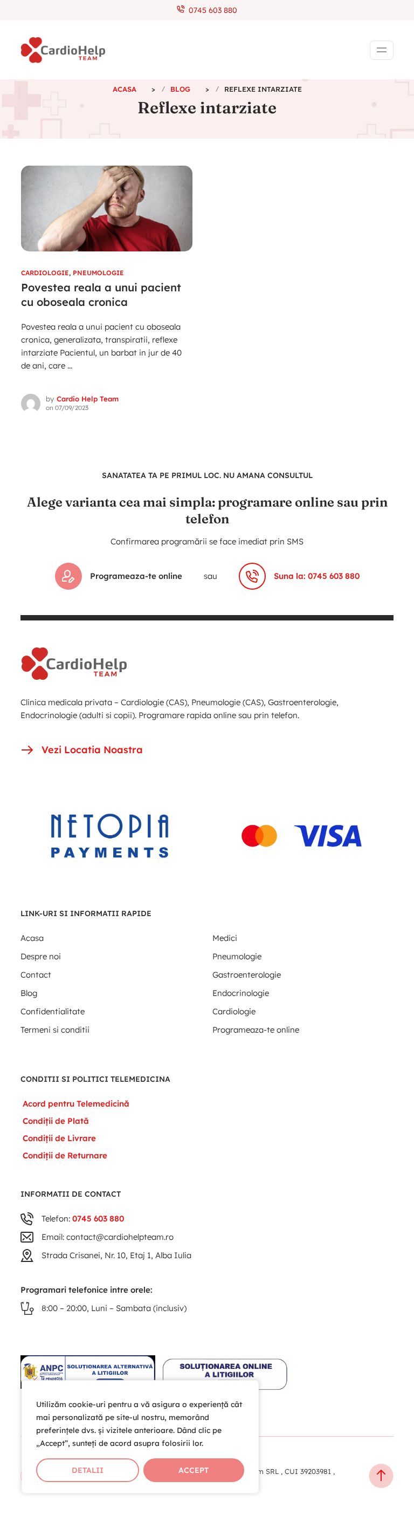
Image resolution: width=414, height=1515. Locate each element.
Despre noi (40, 956)
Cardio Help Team (88, 398)
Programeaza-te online (136, 576)
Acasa (32, 938)
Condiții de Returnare (65, 1155)
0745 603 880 (210, 10)
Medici (224, 938)
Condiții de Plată (56, 1121)
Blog (28, 993)
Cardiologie (45, 273)
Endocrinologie (240, 993)
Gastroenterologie (246, 975)
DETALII (88, 1470)
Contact (35, 975)
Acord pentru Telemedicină (76, 1103)
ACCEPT (193, 1470)
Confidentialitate (52, 1011)
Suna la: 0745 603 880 (317, 576)
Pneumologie (98, 273)
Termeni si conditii (54, 1030)
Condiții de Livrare (59, 1138)
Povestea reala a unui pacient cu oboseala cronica (101, 295)
